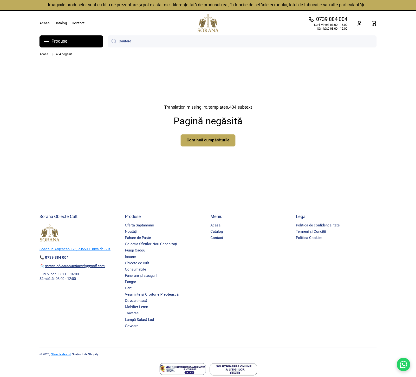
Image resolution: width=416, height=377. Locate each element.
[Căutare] (112, 41)
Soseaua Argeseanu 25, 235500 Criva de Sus (74, 249)
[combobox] (242, 41)
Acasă (43, 54)
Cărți (128, 288)
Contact (216, 238)
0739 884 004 (331, 19)
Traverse (132, 313)
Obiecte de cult (137, 263)
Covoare (131, 326)
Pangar (130, 282)
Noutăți (131, 231)
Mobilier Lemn (136, 307)
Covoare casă (136, 300)
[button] (374, 23)
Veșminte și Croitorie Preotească (152, 294)
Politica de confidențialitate (318, 225)
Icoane (130, 257)
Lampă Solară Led (139, 319)
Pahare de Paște (138, 238)
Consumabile (135, 269)
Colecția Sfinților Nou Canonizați (151, 244)
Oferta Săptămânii (139, 225)
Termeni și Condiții (311, 231)
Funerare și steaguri (141, 275)
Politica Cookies (309, 238)
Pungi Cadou (135, 250)
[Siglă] (208, 23)
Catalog (216, 231)
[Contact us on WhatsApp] (403, 364)
